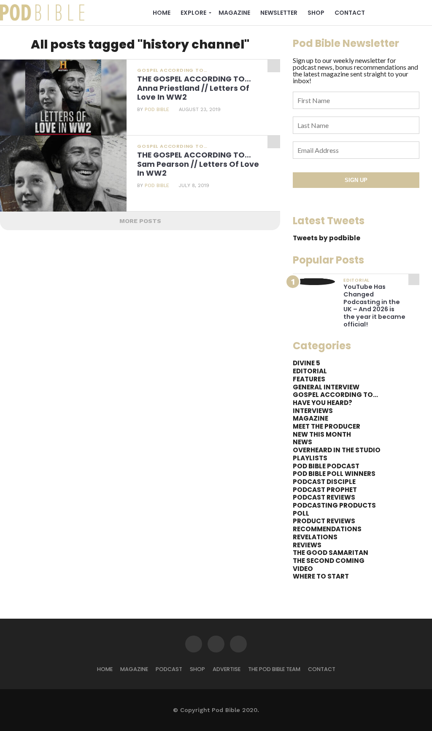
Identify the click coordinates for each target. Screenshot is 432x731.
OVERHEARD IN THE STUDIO (337, 450)
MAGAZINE (310, 418)
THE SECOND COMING (328, 560)
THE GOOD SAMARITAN (330, 552)
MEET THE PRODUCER (326, 426)
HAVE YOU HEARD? (322, 402)
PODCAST (169, 669)
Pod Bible (157, 109)
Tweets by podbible (326, 238)
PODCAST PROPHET (325, 489)
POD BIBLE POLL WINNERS (334, 473)
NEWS (302, 442)
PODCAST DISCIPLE (324, 481)
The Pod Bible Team (274, 669)
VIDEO (303, 568)
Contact (350, 12)
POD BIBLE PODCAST (326, 466)
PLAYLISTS (310, 458)
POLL (301, 513)
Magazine (234, 12)
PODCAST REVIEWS (324, 497)
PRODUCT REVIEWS (324, 520)
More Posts (140, 220)
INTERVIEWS (313, 410)
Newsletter (278, 12)
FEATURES (309, 379)
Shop (316, 12)
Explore (193, 12)
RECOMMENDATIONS (327, 528)
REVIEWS (307, 545)
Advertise (226, 669)
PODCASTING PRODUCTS (334, 505)
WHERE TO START (321, 576)
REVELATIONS (315, 537)
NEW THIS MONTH (322, 434)
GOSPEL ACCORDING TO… (335, 394)
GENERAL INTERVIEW (326, 387)
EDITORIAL (310, 371)
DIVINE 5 (306, 363)
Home (161, 12)
